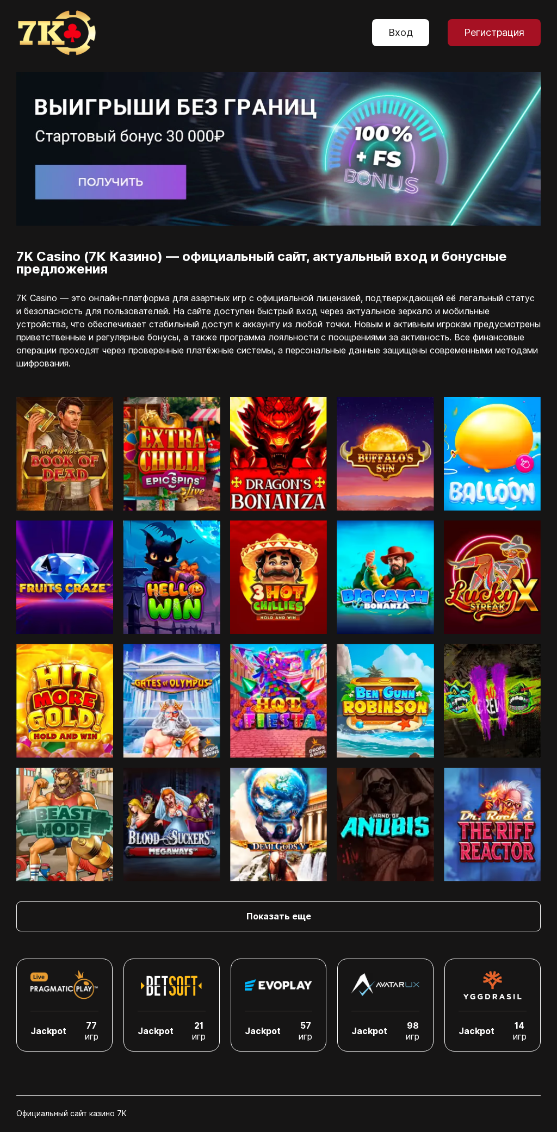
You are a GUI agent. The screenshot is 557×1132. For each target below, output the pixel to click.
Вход (400, 32)
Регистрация (494, 32)
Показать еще (278, 916)
